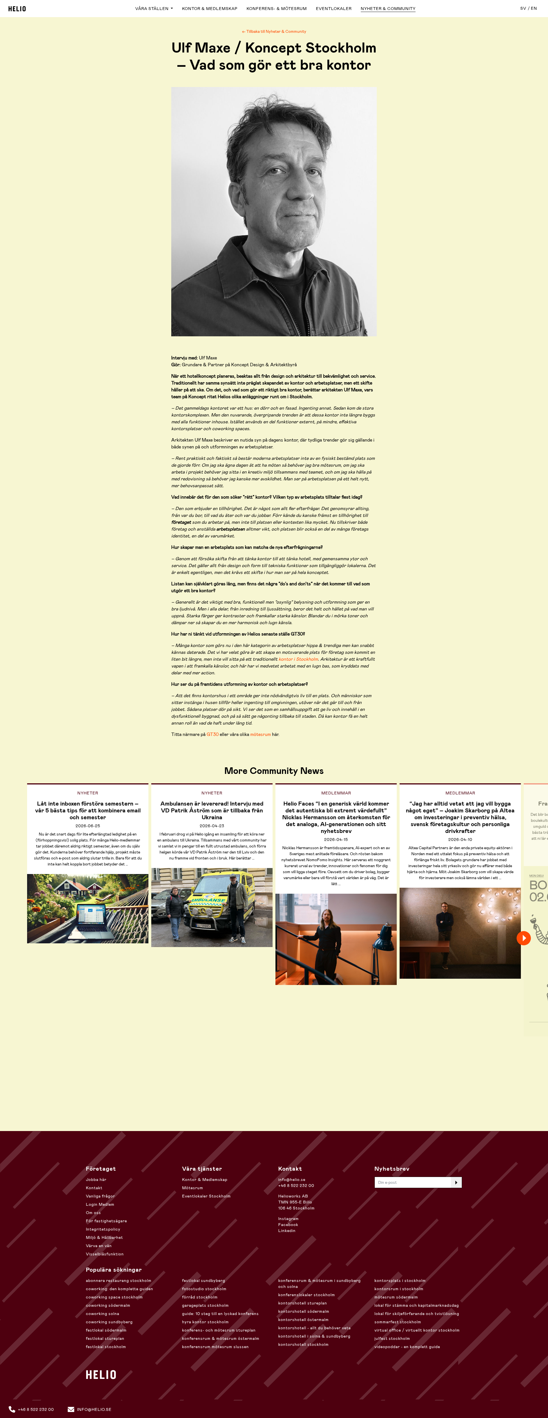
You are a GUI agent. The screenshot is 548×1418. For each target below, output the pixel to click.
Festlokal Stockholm (106, 1346)
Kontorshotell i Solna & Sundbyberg (314, 1336)
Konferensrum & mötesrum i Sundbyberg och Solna (319, 1283)
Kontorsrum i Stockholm (399, 1288)
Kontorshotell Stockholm (303, 1344)
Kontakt (94, 1187)
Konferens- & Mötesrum (277, 8)
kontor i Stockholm (298, 659)
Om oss (93, 1212)
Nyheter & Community (388, 8)
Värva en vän (99, 1245)
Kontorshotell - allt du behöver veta (314, 1327)
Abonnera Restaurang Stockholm (119, 1280)
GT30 (213, 734)
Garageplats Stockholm (205, 1305)
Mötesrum (192, 1187)
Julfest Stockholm (392, 1338)
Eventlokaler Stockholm (206, 1196)
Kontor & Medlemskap (209, 8)
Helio (17, 8)
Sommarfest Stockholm (397, 1321)
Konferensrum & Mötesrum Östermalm (220, 1338)
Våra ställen (152, 8)
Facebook (288, 1224)
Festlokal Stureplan (105, 1338)
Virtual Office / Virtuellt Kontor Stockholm (417, 1330)
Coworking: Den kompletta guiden (119, 1288)
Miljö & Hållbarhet (104, 1237)
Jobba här (96, 1179)
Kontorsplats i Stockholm (400, 1280)
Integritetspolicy (103, 1229)
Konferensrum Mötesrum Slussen (215, 1346)
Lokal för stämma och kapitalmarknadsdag (416, 1305)
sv (523, 8)
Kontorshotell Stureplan (302, 1303)
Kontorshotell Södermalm (303, 1311)
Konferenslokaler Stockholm (306, 1294)
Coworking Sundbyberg (109, 1321)
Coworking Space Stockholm (114, 1297)
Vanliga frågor (100, 1196)
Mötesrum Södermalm (396, 1297)
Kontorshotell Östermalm (303, 1319)
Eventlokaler (334, 8)
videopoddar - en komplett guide (407, 1346)
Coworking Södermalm (108, 1305)
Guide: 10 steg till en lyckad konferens (220, 1313)
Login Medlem (100, 1204)
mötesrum (260, 734)
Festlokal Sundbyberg (203, 1280)
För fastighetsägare (106, 1220)
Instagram (288, 1218)
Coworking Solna (102, 1313)
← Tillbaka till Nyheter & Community (274, 31)
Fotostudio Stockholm (204, 1288)
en (534, 8)
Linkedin (287, 1230)
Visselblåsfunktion (105, 1254)
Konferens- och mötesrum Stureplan (219, 1330)
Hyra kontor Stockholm (205, 1321)
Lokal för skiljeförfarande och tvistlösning (416, 1313)
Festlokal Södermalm (106, 1330)
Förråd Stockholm (200, 1297)
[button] (533, 938)
